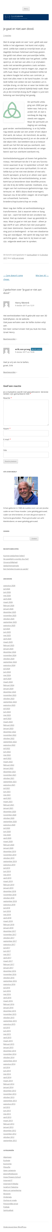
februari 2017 (8, 964)
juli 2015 (6, 1027)
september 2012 (10, 1140)
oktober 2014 (8, 1057)
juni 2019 (7, 871)
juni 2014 (7, 1070)
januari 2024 (8, 688)
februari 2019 (8, 884)
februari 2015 (8, 1044)
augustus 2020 (9, 825)
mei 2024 (7, 675)
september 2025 (10, 622)
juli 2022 (6, 748)
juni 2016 (7, 991)
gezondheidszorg (10, 1173)
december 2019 (9, 851)
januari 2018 (8, 928)
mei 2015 (7, 1034)
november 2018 (9, 894)
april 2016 (7, 997)
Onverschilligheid (10, 562)
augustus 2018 (9, 904)
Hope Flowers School (12, 1177)
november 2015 (9, 1014)
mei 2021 (7, 795)
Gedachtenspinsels (11, 565)
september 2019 (10, 861)
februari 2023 (8, 725)
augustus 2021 (9, 785)
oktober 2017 (8, 938)
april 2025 (7, 638)
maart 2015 (8, 1041)
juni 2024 (7, 672)
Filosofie (6, 1167)
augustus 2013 (9, 1104)
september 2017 (10, 941)
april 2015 (7, 1037)
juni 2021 (7, 791)
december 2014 (9, 1051)
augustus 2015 (9, 1024)
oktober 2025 (8, 619)
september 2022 (10, 741)
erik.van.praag (18, 258)
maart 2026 (8, 602)
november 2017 (9, 934)
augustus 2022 (9, 745)
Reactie (7, 398)
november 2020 (9, 815)
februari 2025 (8, 645)
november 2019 (9, 854)
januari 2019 (8, 888)
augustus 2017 (9, 944)
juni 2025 (7, 632)
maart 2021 (8, 801)
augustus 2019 (9, 864)
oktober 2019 (8, 858)
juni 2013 (7, 1110)
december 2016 (9, 971)
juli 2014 (6, 1067)
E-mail (7, 439)
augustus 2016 (9, 984)
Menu (26, 9)
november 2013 (9, 1094)
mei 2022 (7, 755)
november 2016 (9, 974)
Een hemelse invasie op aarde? (15, 569)
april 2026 (7, 599)
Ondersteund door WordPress (14, 1227)
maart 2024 (8, 682)
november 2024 (9, 655)
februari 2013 (8, 1124)
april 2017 (7, 957)
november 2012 (9, 1134)
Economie (7, 1163)
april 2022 (7, 758)
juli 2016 (6, 987)
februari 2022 (8, 765)
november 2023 (9, 695)
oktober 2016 (8, 977)
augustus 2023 (9, 705)
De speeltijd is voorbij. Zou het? (16, 559)
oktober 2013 (8, 1097)
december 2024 (9, 652)
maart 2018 (8, 921)
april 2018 (7, 918)
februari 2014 (8, 1084)
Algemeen (7, 1157)
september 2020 (10, 821)
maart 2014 (8, 1080)
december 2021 (9, 771)
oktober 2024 (8, 658)
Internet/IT (7, 1180)
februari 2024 (8, 685)
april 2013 (7, 1117)
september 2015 (10, 1021)
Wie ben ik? (42, 275)
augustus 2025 (9, 625)
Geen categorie (9, 1170)
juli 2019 (6, 868)
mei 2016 (7, 994)
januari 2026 (8, 609)
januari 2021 (8, 808)
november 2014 (9, 1054)
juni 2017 (7, 951)
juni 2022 (7, 751)
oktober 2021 (8, 778)
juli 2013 (6, 1107)
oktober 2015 (8, 1017)
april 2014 (7, 1077)
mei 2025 (7, 635)
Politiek (6, 1207)
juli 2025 (6, 628)
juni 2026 (7, 592)
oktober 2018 (8, 898)
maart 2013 (8, 1120)
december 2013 (9, 1090)
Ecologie (6, 1160)
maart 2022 (8, 761)
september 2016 (10, 981)
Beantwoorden (9, 339)
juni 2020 (7, 831)
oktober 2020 (8, 818)
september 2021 (10, 781)
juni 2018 (7, 911)
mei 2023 (7, 715)
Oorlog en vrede (10, 1200)
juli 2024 (6, 668)
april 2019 (7, 878)
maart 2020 (8, 841)
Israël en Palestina (10, 1187)
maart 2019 (8, 881)
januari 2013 (8, 1127)
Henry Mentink (22, 302)
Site (5, 450)
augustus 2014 (9, 1064)
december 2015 (9, 1011)
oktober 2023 (8, 698)
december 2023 (9, 692)
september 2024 (10, 662)
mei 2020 (7, 835)
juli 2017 (6, 947)
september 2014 (10, 1060)
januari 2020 (8, 848)
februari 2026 (8, 605)
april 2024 (7, 678)
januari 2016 (8, 1007)
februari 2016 (8, 1004)
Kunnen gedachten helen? (14, 555)
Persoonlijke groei (10, 1203)
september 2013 (10, 1100)
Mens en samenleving (12, 1190)
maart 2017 (8, 961)
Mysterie (7, 1193)
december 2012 (9, 1130)
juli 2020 (6, 828)
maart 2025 (8, 642)
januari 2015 (8, 1047)
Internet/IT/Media (10, 1183)
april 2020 (7, 838)
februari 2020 (8, 844)
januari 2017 (8, 967)
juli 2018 (6, 908)
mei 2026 (7, 595)
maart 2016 (8, 1001)
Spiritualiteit (32, 255)
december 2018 (9, 891)
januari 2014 (8, 1087)
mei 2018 (7, 914)
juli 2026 (6, 589)
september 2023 (10, 702)
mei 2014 (7, 1074)
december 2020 (9, 811)
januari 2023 (8, 728)
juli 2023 (6, 708)
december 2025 (9, 612)
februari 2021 (8, 805)
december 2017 (9, 931)
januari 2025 (8, 648)
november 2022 (9, 735)
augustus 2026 (9, 585)
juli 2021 (6, 788)
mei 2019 (7, 874)
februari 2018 (8, 924)
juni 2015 (7, 1031)
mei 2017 (7, 954)
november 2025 (9, 615)
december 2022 (9, 732)
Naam (7, 428)
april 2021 (7, 798)
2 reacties (7, 35)
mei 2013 (7, 1114)
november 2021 (9, 775)
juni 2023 (7, 712)
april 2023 (7, 718)
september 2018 (10, 901)
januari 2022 (8, 768)
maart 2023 (8, 722)
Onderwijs (7, 1197)
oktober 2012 (8, 1137)
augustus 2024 (9, 665)
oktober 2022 (8, 738)
